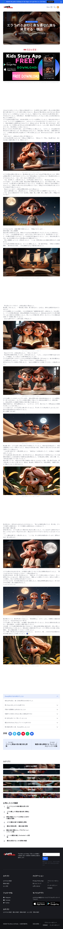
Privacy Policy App (38, 881)
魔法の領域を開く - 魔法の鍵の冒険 (17, 826)
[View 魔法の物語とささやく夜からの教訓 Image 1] (31, 156)
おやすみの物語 (31, 766)
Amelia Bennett (22, 33)
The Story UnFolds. (13, 924)
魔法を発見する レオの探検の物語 (17, 841)
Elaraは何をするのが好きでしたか (14, 696)
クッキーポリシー (52, 885)
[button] (54, 7)
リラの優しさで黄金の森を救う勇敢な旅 (18, 812)
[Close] (61, 2)
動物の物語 (31, 778)
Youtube (7, 900)
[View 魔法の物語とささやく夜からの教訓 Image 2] (31, 211)
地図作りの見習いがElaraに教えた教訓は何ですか (18, 714)
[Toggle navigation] (58, 7)
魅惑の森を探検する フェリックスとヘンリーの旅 (46, 745)
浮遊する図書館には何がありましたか (15, 709)
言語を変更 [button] (31, 50)
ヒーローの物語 (31, 796)
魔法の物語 (31, 772)
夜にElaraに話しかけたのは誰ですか (15, 705)
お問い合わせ (36, 886)
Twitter (7, 903)
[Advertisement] (31, 96)
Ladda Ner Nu (50, 1)
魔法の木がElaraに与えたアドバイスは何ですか (18, 722)
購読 (45, 858)
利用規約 (49, 888)
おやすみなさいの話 (32, 21)
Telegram (8, 897)
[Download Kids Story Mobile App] (31, 66)
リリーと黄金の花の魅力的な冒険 (17, 745)
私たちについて (37, 883)
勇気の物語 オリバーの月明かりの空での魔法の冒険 (17, 817)
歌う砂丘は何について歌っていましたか (16, 718)
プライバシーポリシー (53, 881)
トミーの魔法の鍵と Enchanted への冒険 (18, 836)
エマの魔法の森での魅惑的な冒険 (17, 822)
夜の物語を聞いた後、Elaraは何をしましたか (17, 727)
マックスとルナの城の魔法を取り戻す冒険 (18, 807)
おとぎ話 (31, 784)
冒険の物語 (31, 790)
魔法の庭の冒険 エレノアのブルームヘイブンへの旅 (17, 831)
